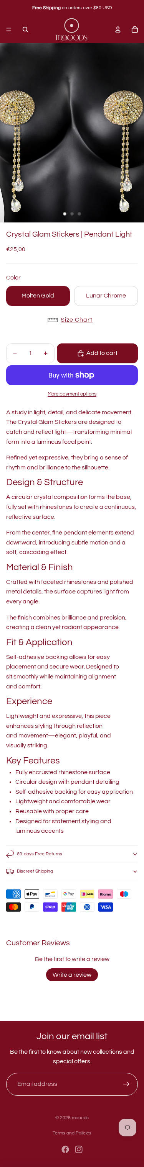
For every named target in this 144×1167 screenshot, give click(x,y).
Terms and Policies (72, 1133)
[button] (72, 320)
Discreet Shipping (35, 871)
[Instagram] (78, 1149)
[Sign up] (126, 1084)
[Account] (117, 29)
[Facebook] (65, 1149)
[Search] (25, 29)
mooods (80, 1117)
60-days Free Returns (39, 854)
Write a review (72, 975)
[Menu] (9, 29)
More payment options (72, 394)
